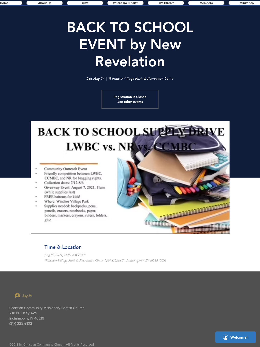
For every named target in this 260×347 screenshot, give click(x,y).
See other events (130, 102)
